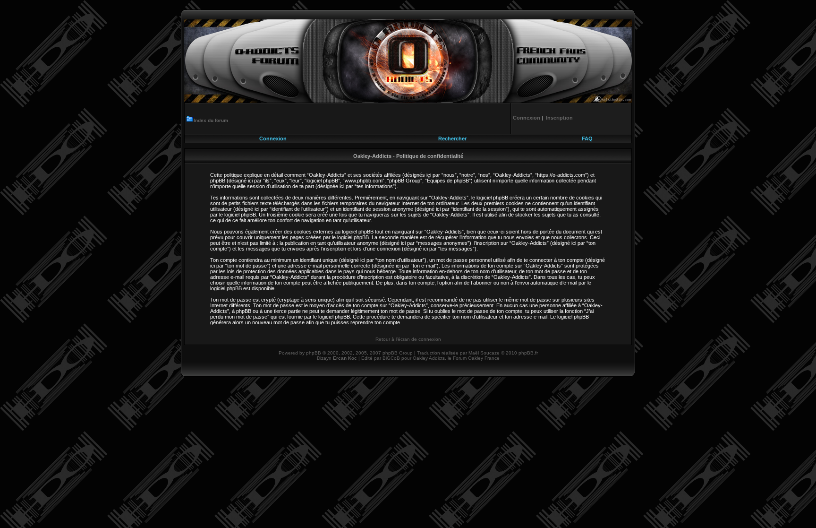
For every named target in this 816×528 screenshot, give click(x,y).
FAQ (587, 138)
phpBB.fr (528, 352)
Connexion (273, 138)
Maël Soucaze (484, 352)
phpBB (313, 352)
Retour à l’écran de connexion (408, 339)
